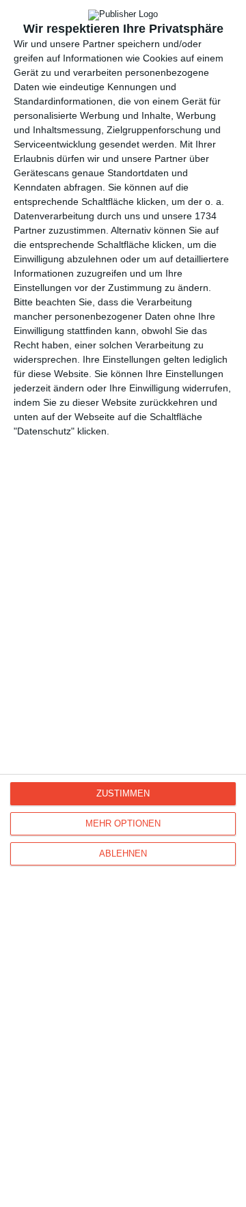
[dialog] (123, 603)
